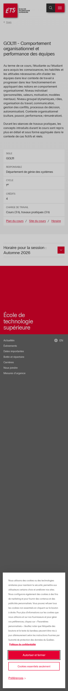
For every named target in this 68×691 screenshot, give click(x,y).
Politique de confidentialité (22, 644)
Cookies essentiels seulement (34, 666)
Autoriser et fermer (34, 655)
